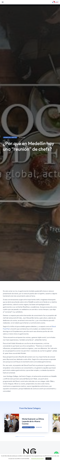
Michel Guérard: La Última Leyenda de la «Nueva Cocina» (33, 421)
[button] (2, 423)
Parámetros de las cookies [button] (37, 458)
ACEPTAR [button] (48, 458)
